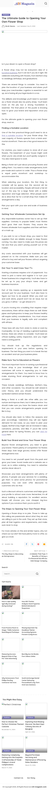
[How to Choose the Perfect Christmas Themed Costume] (13, 711)
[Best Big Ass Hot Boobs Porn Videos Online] (31, 645)
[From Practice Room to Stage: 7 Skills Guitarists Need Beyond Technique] (11, 619)
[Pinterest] (38, 544)
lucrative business (9, 73)
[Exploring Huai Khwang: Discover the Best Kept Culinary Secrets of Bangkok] (36, 711)
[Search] (45, 3)
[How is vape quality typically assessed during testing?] (11, 592)
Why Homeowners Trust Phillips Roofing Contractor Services (10, 680)
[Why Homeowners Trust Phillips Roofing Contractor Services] (11, 669)
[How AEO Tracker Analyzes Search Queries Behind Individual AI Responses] (31, 592)
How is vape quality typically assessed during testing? (9, 604)
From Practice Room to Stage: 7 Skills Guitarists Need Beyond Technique (10, 630)
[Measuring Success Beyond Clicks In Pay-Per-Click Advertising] (11, 645)
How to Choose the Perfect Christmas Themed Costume (13, 724)
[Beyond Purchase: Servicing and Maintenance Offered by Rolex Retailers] (36, 744)
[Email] (44, 544)
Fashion (6, 15)
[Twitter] (32, 544)
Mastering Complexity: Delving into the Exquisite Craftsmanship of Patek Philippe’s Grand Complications (12, 760)
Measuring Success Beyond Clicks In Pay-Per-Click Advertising (9, 656)
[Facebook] (26, 544)
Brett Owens (10, 26)
